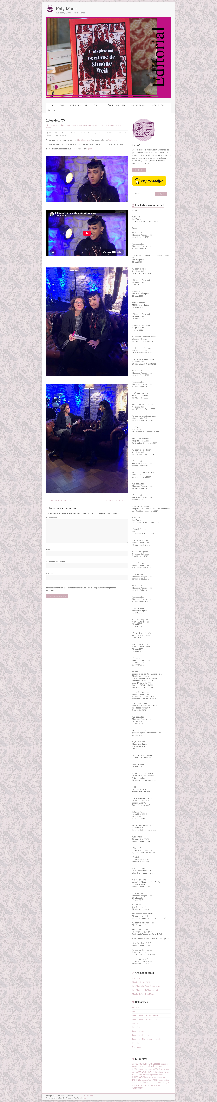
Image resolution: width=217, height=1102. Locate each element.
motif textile (148, 1080)
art (152, 1063)
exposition (145, 1071)
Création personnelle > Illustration (111, 125)
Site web (49, 573)
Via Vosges (112, 140)
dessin (156, 1068)
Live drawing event (139, 978)
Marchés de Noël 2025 (141, 982)
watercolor (137, 1087)
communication (69, 133)
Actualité (66, 125)
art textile (164, 1064)
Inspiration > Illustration (141, 1035)
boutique (145, 1066)
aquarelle (144, 1063)
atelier (134, 1011)
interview (98, 133)
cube (150, 1069)
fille (140, 1074)
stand (158, 1083)
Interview (51, 110)
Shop (124, 105)
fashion (156, 1072)
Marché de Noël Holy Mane (143, 994)
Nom (49, 549)
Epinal (167, 1069)
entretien (92, 133)
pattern (161, 1080)
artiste (157, 1064)
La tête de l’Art (84, 140)
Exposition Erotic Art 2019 (116, 500)
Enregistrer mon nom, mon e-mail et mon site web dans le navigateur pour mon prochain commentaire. (81, 589)
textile (139, 1085)
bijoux (139, 1066)
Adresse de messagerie (56, 561)
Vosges (157, 1085)
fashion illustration (164, 1072)
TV (126, 133)
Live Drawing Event (158, 105)
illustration (139, 1077)
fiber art (135, 1075)
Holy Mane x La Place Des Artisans (146, 986)
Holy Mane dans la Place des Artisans (147, 990)
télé (118, 133)
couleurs (161, 1066)
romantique (152, 1083)
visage (150, 1085)
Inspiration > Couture (140, 1031)
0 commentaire (62, 135)
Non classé (136, 1047)
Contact (63, 105)
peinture (143, 1082)
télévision (122, 133)
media (114, 133)
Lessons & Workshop (138, 105)
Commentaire (51, 518)
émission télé (78, 133)
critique (135, 1023)
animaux (135, 1064)
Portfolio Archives (112, 105)
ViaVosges (49, 135)
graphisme (152, 1075)
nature (155, 1080)
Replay (89, 149)
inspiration (162, 1077)
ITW (110, 133)
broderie (153, 1066)
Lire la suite (138, 170)
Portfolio (97, 105)
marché (136, 1079)
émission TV (86, 133)
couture (135, 1069)
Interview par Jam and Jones (59, 500)
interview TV (105, 133)
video (48, 127)
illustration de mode (152, 1077)
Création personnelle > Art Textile (84, 125)
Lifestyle (135, 1043)
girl (148, 1075)
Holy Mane (66, 8)
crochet (147, 1069)
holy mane (159, 1075)
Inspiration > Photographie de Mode (146, 1039)
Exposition (136, 1027)
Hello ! (136, 145)
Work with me (75, 105)
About (54, 105)
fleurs (144, 1074)
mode (142, 1080)
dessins (162, 1069)
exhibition (135, 1072)
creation (142, 1069)
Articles (87, 105)
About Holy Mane (87, 1096)
